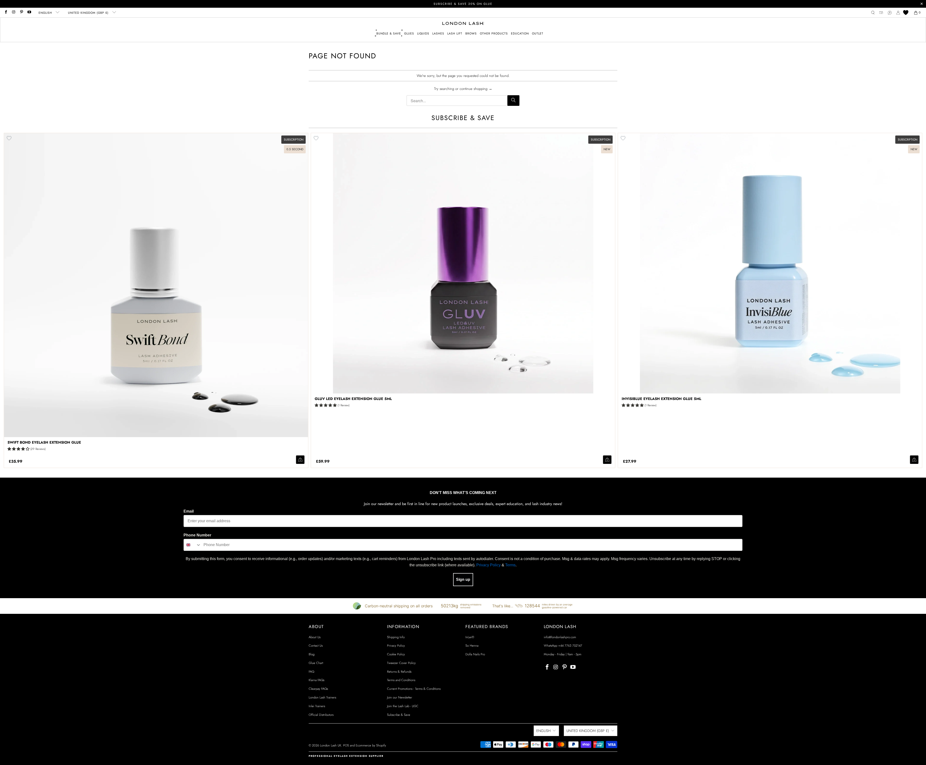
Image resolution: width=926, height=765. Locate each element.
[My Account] (898, 12)
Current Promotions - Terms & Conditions (414, 688)
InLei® (469, 637)
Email (189, 511)
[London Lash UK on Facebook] (6, 12)
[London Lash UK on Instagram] (13, 12)
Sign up (463, 579)
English (46, 13)
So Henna (471, 645)
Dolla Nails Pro (475, 654)
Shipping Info (396, 637)
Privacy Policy (488, 565)
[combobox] (192, 545)
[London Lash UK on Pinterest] (21, 12)
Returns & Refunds (399, 671)
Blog (311, 654)
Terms (510, 565)
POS (346, 745)
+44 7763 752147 (570, 645)
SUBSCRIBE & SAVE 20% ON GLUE (463, 4)
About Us (314, 637)
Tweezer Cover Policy (401, 663)
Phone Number (197, 535)
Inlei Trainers (317, 706)
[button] (409, 34)
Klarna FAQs (316, 680)
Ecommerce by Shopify (371, 745)
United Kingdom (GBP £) (89, 13)
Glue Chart (316, 663)
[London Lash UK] (463, 24)
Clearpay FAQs (318, 688)
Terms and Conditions (401, 680)
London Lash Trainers (322, 697)
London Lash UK (330, 745)
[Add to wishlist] (316, 138)
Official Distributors (321, 714)
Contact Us (316, 645)
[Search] (513, 100)
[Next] (901, 300)
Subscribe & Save (398, 714)
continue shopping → (476, 88)
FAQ (311, 671)
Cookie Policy (396, 654)
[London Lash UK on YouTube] (29, 12)
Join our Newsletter (399, 697)
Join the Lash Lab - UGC (402, 706)
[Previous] (25, 300)
